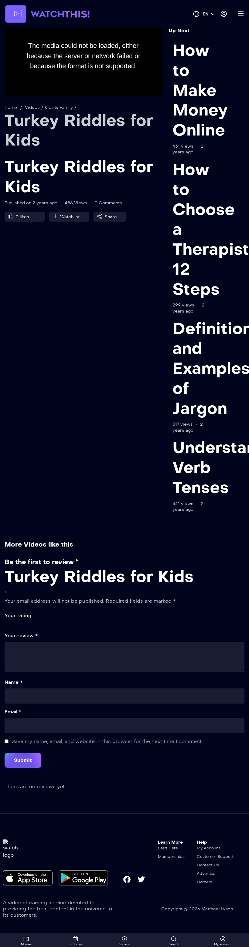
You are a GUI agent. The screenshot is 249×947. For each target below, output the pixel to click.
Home (11, 107)
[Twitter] (141, 879)
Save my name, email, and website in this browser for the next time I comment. (107, 741)
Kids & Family (59, 107)
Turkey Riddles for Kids (99, 576)
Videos (32, 107)
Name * (13, 682)
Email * (13, 711)
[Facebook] (127, 879)
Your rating (18, 615)
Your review (21, 635)
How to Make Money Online (200, 90)
